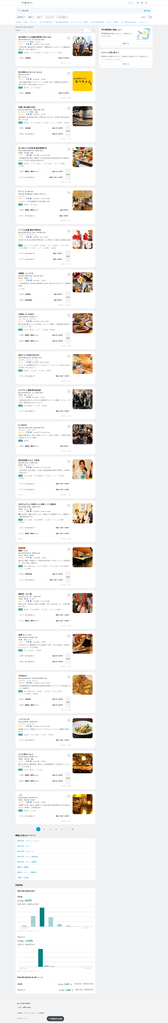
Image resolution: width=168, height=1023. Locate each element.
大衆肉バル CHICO (26, 314)
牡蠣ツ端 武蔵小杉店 (26, 107)
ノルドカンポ (23, 719)
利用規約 (20, 1013)
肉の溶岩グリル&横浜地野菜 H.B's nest (34, 37)
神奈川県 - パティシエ (25, 851)
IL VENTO (22, 425)
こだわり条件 (61, 17)
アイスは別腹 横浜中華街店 (29, 230)
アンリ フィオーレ (25, 191)
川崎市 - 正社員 (22, 877)
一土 (20, 795)
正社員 (25, 22)
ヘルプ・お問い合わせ (24, 1007)
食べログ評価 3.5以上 (46, 22)
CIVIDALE (22, 675)
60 (72, 829)
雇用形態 (20, 17)
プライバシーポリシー (30, 1013)
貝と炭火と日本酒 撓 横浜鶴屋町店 (32, 148)
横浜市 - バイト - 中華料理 (26, 872)
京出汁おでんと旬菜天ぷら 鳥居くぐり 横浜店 (37, 504)
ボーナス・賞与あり (113, 22)
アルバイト (33, 22)
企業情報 (41, 1013)
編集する (126, 43)
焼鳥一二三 (23, 550)
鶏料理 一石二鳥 (25, 594)
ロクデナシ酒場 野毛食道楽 (29, 390)
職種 (30, 17)
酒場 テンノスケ (25, 634)
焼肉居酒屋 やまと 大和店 (28, 460)
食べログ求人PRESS (23, 1003)
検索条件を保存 (56, 1019)
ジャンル (49, 17)
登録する (126, 64)
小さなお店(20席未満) (97, 22)
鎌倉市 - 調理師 (22, 867)
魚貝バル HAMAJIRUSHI (28, 355)
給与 (38, 17)
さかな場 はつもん (25, 754)
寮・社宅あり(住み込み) (129, 22)
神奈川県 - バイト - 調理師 (26, 862)
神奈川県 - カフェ (23, 846)
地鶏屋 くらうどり (25, 273)
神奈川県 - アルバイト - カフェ (28, 841)
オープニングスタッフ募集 (79, 22)
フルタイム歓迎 (144, 22)
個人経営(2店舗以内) (62, 22)
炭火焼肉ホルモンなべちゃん (30, 72)
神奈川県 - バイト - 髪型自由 (27, 856)
